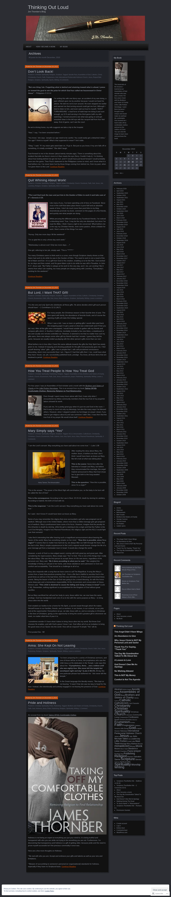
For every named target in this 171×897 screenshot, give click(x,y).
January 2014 (121, 353)
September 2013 (122, 362)
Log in (119, 826)
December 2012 (122, 382)
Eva (123, 589)
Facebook (83, 183)
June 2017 (120, 267)
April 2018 (120, 252)
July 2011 (120, 420)
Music (122, 748)
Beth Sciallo (121, 515)
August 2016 (121, 288)
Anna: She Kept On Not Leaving (51, 645)
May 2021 (120, 204)
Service (138, 759)
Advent (72, 648)
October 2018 (121, 238)
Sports (51, 80)
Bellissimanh (121, 512)
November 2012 (122, 384)
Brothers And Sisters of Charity (127, 517)
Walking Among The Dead (125, 801)
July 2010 (120, 447)
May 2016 (120, 294)
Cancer (116, 700)
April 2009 (120, 481)
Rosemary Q (126, 595)
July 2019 (120, 229)
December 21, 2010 (51, 175)
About (28, 47)
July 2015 (120, 312)
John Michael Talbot (125, 737)
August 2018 (121, 243)
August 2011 (121, 418)
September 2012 (122, 389)
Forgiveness (50, 77)
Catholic (94, 75)
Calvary (136, 698)
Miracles (140, 743)
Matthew (134, 744)
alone (125, 689)
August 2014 (121, 337)
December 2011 (122, 409)
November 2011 (122, 411)
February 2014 (122, 351)
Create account (122, 823)
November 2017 (122, 258)
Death (116, 720)
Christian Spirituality (42, 75)
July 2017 (120, 265)
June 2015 (120, 315)
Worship (135, 764)
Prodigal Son (118, 754)
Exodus (132, 722)
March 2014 (121, 348)
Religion (52, 75)
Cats (130, 703)
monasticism (65, 376)
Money (132, 746)
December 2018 (122, 236)
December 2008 (122, 490)
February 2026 (122, 189)
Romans (130, 756)
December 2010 (122, 436)
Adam (64, 183)
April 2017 (120, 272)
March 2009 (121, 483)
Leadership (135, 739)
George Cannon (122, 519)
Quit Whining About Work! (47, 180)
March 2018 (121, 254)
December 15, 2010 (51, 366)
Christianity (32, 77)
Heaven (117, 731)
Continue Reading (57, 167)
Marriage (123, 744)
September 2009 (122, 470)
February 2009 (122, 486)
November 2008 (122, 492)
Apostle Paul (73, 75)
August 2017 (121, 263)
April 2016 (120, 297)
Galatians (137, 725)
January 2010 (121, 461)
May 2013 (120, 371)
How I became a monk (45, 47)
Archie (119, 508)
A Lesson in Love (122, 660)
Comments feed (122, 830)
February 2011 (121, 432)
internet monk (121, 521)
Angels (129, 689)
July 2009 (120, 474)
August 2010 (121, 445)
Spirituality (44, 80)
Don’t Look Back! (40, 71)
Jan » (121, 173)
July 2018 (120, 245)
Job (102, 183)
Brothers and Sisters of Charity (93, 374)
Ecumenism (38, 298)
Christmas (100, 296)
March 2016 (121, 299)
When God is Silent (133, 589)
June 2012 (120, 396)
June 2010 (120, 450)
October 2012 (121, 387)
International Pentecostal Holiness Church (73, 77)
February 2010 (122, 459)
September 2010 (122, 443)
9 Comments (64, 186)
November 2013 (122, 357)
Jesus (90, 77)
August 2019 (121, 227)
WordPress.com (122, 832)
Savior (117, 759)
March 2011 (121, 429)
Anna (77, 648)
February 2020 (122, 220)
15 (129, 162)
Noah (126, 748)
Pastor (130, 751)
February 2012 (122, 405)
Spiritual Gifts (125, 762)
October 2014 (121, 333)
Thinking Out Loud (48, 7)
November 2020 (122, 207)
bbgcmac (120, 510)
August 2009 (121, 472)
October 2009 (121, 468)
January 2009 (121, 488)
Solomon (117, 762)
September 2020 (122, 211)
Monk (61, 298)
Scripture (59, 75)
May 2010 (120, 452)
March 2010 (121, 456)
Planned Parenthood (87, 436)
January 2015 (121, 326)
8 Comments (64, 80)
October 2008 (121, 495)
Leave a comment (96, 298)
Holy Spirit (67, 436)
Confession (133, 717)
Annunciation (77, 434)
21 (125, 165)
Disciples (129, 720)
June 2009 (120, 477)
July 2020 (120, 213)
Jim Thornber (37, 67)
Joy (129, 739)
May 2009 (120, 479)
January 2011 (121, 434)
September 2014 (122, 335)
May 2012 (120, 398)
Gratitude (139, 728)
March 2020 (121, 218)
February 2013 (122, 378)
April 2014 (120, 346)
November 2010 (122, 438)
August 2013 (121, 364)
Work (58, 186)
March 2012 (121, 402)
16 (133, 162)
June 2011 (120, 423)
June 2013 (120, 369)
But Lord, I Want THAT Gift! (48, 292)
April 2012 (120, 400)
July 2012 (120, 393)
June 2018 (120, 247)
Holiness (39, 708)
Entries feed (121, 828)
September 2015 (122, 308)
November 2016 (122, 283)
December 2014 (122, 328)
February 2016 (122, 301)
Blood (123, 695)
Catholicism (87, 434)
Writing (56, 80)
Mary (77, 436)
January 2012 (121, 407)
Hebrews (123, 731)
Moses (117, 748)
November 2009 (122, 465)
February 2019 (122, 234)
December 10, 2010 (51, 426)
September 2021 (122, 198)
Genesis (117, 728)
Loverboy (31, 186)
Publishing (53, 374)
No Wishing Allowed (123, 671)
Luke (133, 741)
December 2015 (122, 303)
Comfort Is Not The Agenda (127, 679)
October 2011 (121, 414)
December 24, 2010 (51, 67)
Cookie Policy (49, 891)
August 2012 (121, 391)
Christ (100, 75)
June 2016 (120, 292)
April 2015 (120, 319)
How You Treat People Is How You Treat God (61, 371)
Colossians (129, 715)
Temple (59, 651)
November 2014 (122, 330)
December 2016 (122, 281)
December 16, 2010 (51, 288)
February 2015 (122, 324)
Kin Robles (120, 524)
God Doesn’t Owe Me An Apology (128, 799)
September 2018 (122, 240)
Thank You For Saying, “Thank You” (129, 548)
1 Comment (83, 708)
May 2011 (120, 425)
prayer (73, 376)
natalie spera (121, 526)
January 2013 (121, 380)
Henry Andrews (127, 567)
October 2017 (121, 261)
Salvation (137, 757)
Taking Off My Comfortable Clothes (62, 715)
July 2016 (120, 290)
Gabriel (56, 436)
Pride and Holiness (42, 702)
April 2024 (120, 191)
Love (129, 741)
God (56, 77)
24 (137, 165)
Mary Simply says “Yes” (45, 430)
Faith (43, 77)
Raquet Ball (97, 77)
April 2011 (120, 427)
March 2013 (121, 375)
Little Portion (120, 741)
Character (135, 703)
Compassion (123, 717)
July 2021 (120, 202)
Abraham (118, 689)
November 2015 (122, 306)
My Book (64, 47)
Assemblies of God (84, 75)
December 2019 (122, 222)
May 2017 (120, 270)
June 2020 (120, 216)
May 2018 (120, 249)
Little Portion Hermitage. (48, 388)
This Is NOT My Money (125, 675)
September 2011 (122, 416)
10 (137, 159)
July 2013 (120, 366)
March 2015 (121, 321)
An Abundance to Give (124, 541)
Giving (126, 728)
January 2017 (121, 279)
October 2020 (121, 209)
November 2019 (122, 225)
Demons (122, 719)
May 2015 (120, 317)
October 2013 (121, 360)
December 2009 (122, 463)
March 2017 (121, 274)
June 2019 (120, 231)
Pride (51, 706)
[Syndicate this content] (115, 626)
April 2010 (120, 454)
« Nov (116, 173)
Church (38, 77)
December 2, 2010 (50, 698)
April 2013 (120, 373)
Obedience (133, 748)
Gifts (48, 298)
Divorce (134, 719)
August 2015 (121, 310)
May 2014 (120, 344)
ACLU (71, 434)
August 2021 (121, 200)
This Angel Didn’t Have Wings (127, 539)
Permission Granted (123, 810)
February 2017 (122, 276)
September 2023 (122, 193)
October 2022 (121, 195)
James (116, 736)
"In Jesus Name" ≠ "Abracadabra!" (128, 803)
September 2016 (122, 285)
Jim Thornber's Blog (37, 12)
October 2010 (121, 441)
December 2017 (122, 256)
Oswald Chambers (120, 751)
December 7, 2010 (50, 640)
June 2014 (120, 342)
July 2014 (120, 339)
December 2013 (122, 355)
